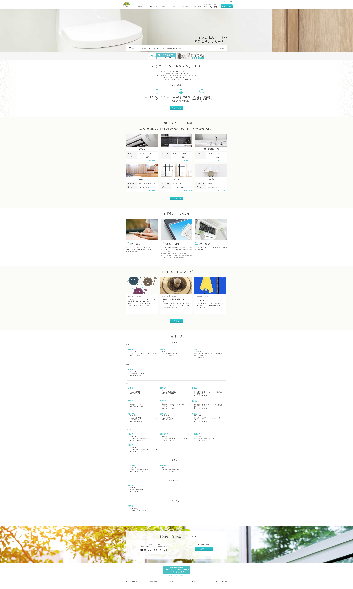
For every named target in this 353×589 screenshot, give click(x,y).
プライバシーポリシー (197, 581)
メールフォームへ (204, 549)
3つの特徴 (141, 6)
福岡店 (130, 506)
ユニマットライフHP (227, 1)
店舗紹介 (164, 6)
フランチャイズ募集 (131, 581)
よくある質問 (184, 6)
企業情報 (173, 6)
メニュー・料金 (153, 6)
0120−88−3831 (155, 550)
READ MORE (152, 160)
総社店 (130, 486)
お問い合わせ (174, 581)
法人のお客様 (197, 6)
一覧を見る (221, 48)
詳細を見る (176, 108)
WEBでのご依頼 (227, 6)
